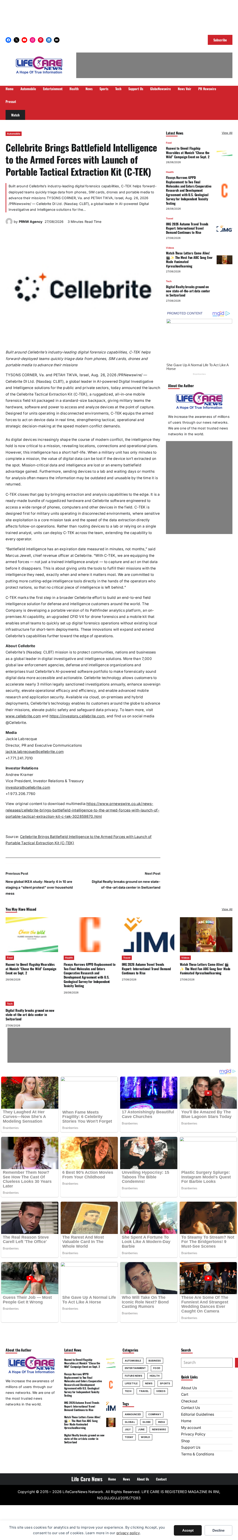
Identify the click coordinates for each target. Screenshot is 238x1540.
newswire (159, 1429)
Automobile (13, 133)
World (145, 1437)
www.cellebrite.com (23, 716)
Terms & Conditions (197, 1454)
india (161, 1422)
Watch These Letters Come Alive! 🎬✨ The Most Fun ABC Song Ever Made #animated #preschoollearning (189, 259)
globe (146, 1422)
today (129, 1437)
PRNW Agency (31, 222)
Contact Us (190, 1407)
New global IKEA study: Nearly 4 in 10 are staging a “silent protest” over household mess (39, 887)
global (130, 1422)
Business (155, 1360)
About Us (189, 1388)
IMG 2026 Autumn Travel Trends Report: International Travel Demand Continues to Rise (187, 228)
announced (133, 1414)
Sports (165, 1383)
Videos (170, 247)
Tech (169, 281)
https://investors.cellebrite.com (77, 716)
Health (170, 172)
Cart (184, 1394)
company (154, 1414)
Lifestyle (131, 1383)
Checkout (189, 1401)
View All (227, 133)
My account (191, 1427)
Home (186, 1421)
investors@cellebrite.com (28, 787)
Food (169, 142)
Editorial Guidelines (197, 1414)
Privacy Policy (193, 1434)
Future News (133, 1375)
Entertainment (135, 1368)
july (128, 1429)
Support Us (190, 1447)
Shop (185, 1441)
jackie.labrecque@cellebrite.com (35, 751)
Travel (169, 218)
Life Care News (86, 1479)
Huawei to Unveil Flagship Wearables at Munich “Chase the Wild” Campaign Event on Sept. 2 (187, 152)
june (141, 1429)
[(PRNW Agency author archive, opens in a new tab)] (9, 223)
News (148, 1383)
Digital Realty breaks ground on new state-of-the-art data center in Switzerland (188, 291)
